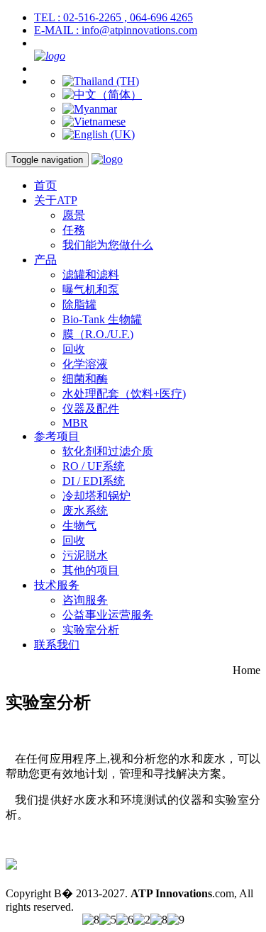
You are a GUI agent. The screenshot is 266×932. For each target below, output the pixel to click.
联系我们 (56, 645)
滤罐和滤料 (90, 275)
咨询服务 (85, 600)
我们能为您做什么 (107, 245)
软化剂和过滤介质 (107, 451)
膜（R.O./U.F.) (97, 334)
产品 (45, 260)
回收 (73, 349)
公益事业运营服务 (107, 615)
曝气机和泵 (90, 289)
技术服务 (56, 585)
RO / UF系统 (93, 466)
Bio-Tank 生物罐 (102, 319)
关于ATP (55, 200)
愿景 (73, 215)
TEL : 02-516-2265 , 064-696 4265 (113, 17)
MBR (75, 423)
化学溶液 (85, 364)
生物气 (79, 526)
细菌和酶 (85, 379)
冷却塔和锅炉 (96, 496)
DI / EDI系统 (93, 481)
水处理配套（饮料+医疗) (124, 394)
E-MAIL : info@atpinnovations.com (115, 30)
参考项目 (56, 436)
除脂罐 (79, 304)
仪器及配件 (90, 409)
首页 (45, 185)
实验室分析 (90, 630)
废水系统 (85, 511)
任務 (73, 230)
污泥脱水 (85, 555)
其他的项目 (90, 570)
